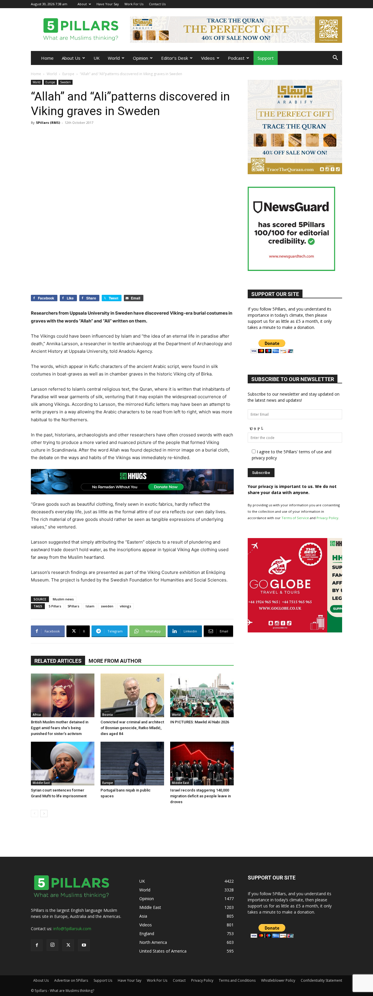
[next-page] (43, 813)
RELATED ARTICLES (58, 661)
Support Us (103, 980)
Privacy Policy (327, 518)
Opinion (140, 58)
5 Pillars (55, 606)
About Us (71, 58)
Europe (68, 73)
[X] (328, 4)
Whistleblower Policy (278, 980)
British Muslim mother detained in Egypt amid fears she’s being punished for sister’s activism (59, 728)
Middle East (41, 783)
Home (47, 58)
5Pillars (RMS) (48, 122)
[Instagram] (318, 4)
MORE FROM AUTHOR (115, 661)
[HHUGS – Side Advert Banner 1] (295, 631)
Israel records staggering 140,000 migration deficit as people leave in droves (200, 796)
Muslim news (63, 599)
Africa (37, 715)
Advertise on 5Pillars (71, 980)
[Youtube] (337, 4)
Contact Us (157, 4)
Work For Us (133, 4)
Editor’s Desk (174, 58)
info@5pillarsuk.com (72, 928)
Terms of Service (295, 518)
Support (266, 58)
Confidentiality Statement (321, 980)
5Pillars (73, 606)
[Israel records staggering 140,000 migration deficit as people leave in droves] (202, 763)
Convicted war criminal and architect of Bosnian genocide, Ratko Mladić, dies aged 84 (132, 728)
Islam (90, 606)
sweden (107, 606)
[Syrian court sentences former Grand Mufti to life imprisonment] (62, 763)
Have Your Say (107, 4)
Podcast (236, 58)
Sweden (65, 82)
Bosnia (107, 715)
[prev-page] (34, 813)
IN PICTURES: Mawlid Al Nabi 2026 (199, 722)
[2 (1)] (295, 172)
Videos (208, 58)
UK (97, 58)
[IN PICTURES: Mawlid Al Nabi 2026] (202, 695)
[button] (335, 58)
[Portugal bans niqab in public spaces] (132, 763)
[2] (236, 29)
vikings (125, 606)
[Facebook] (309, 4)
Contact (179, 980)
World (114, 58)
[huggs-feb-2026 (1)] (132, 481)
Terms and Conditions (237, 980)
